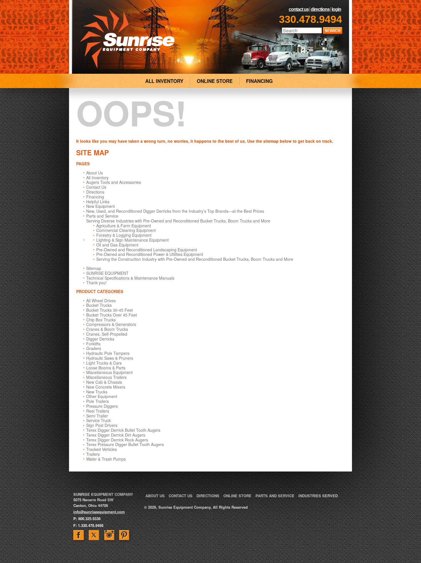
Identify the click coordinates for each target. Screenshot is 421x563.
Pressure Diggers (102, 406)
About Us (94, 173)
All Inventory (97, 177)
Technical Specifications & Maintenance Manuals (130, 278)
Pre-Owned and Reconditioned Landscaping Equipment (146, 249)
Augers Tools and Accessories (113, 182)
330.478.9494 (310, 19)
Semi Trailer (97, 416)
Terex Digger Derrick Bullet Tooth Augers (123, 430)
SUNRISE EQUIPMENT (107, 273)
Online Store (237, 496)
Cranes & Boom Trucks (107, 329)
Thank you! (96, 282)
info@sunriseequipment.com (99, 511)
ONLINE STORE (215, 80)
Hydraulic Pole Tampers (107, 353)
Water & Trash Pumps (106, 459)
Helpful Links (97, 201)
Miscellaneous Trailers (106, 377)
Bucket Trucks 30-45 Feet (109, 310)
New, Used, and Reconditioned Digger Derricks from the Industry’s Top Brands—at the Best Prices (175, 211)
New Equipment (100, 206)
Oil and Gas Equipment (117, 245)
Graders (93, 348)
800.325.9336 (89, 518)
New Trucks (96, 392)
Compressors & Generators (111, 324)
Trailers (93, 454)
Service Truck (98, 420)
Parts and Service (102, 216)
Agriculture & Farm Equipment (123, 225)
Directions (320, 9)
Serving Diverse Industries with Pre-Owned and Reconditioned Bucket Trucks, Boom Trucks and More (178, 221)
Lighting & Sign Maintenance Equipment (132, 240)
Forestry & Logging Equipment (124, 235)
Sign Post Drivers (101, 425)
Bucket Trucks (99, 305)
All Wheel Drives (101, 300)
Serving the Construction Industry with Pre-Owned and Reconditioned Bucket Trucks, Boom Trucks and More (194, 259)
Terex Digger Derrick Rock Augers (117, 440)
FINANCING (259, 80)
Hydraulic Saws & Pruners (109, 358)
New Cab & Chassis (104, 382)
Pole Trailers (97, 401)
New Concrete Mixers (105, 387)
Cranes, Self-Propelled (106, 334)
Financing (95, 197)
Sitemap (93, 268)
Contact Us (299, 9)
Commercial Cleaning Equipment (126, 230)
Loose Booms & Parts (105, 368)
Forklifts (93, 344)
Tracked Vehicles (101, 449)
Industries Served (318, 496)
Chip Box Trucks (101, 320)
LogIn (336, 9)
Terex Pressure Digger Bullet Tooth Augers (125, 444)
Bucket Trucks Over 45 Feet (111, 315)
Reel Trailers (97, 411)
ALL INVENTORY (164, 80)
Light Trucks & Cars (104, 363)
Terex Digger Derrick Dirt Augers (115, 435)
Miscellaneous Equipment (109, 372)
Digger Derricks (100, 339)
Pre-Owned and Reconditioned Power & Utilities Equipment (149, 254)
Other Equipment (101, 396)
